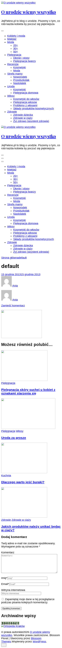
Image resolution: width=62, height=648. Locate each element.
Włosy (11, 95)
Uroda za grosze (13, 437)
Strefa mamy (15, 73)
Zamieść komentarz (13, 305)
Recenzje (13, 64)
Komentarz (7, 552)
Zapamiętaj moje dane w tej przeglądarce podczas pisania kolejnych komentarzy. (27, 601)
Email (5, 584)
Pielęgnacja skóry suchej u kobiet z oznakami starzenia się (28, 391)
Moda (10, 42)
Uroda (11, 86)
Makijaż (11, 38)
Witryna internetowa (13, 590)
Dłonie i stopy (21, 57)
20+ (15, 45)
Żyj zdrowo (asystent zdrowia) (31, 121)
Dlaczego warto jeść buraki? (22, 482)
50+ (15, 51)
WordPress (39, 641)
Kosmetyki (19, 67)
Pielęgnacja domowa (25, 92)
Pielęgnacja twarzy (24, 61)
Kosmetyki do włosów (26, 99)
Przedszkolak (21, 80)
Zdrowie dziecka (23, 114)
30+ (15, 48)
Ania (15, 285)
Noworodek (20, 76)
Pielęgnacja (14, 54)
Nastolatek (19, 83)
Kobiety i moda (16, 35)
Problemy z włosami (25, 105)
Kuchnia (6, 475)
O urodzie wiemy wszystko (28, 12)
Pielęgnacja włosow (25, 102)
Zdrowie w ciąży (23, 118)
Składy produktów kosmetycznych (33, 108)
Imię (4, 578)
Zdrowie (12, 111)
